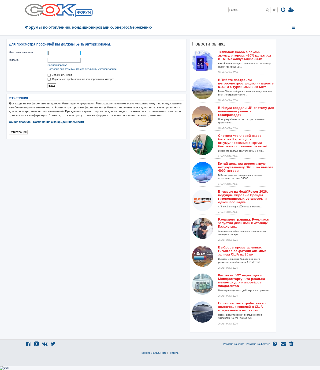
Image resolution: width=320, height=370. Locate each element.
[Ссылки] (293, 27)
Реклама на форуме (258, 344)
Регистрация (18, 132)
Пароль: (14, 59)
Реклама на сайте (233, 344)
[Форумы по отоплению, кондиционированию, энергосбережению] (84, 13)
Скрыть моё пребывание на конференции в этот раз (82, 79)
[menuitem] (283, 10)
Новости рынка (208, 43)
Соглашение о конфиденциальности (58, 122)
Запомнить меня (61, 74)
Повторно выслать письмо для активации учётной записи (82, 69)
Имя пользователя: (21, 52)
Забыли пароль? (57, 65)
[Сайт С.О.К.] (59, 9)
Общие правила (20, 122)
